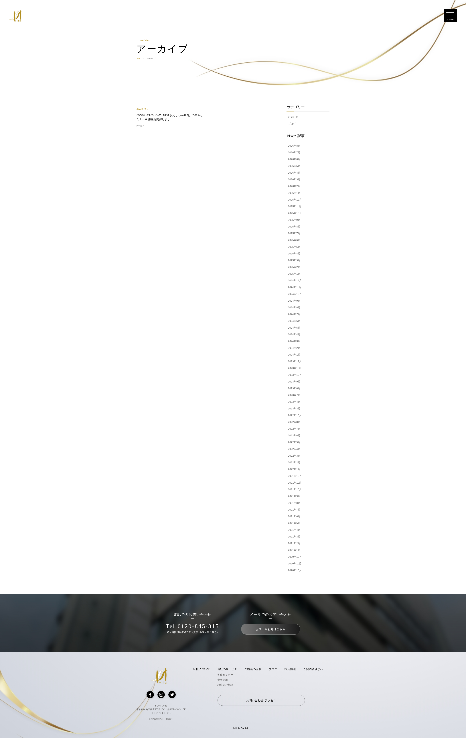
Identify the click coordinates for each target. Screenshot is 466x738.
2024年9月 (294, 300)
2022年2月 (294, 462)
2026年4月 (294, 172)
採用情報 (290, 669)
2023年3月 (294, 408)
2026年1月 (294, 192)
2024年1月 (294, 354)
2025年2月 (294, 267)
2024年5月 (294, 327)
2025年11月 (294, 206)
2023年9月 (294, 381)
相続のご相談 (225, 685)
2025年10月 (295, 213)
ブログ (292, 123)
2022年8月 (294, 422)
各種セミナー (225, 674)
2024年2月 (294, 347)
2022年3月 (294, 455)
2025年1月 (294, 273)
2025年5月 (294, 246)
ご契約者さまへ (313, 669)
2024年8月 (294, 307)
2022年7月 (294, 428)
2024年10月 (295, 294)
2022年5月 (294, 442)
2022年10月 (295, 415)
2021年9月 (294, 496)
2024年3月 (294, 341)
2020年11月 (294, 563)
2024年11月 (294, 287)
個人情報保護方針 (156, 719)
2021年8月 (294, 502)
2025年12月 (295, 199)
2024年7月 (294, 314)
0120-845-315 (198, 626)
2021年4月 (294, 529)
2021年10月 (295, 489)
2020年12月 (295, 556)
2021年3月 (294, 536)
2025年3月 (294, 260)
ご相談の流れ (253, 669)
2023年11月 (294, 368)
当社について (201, 669)
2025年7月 (294, 233)
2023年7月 (294, 395)
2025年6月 (294, 240)
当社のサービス (227, 669)
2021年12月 (295, 475)
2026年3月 (294, 179)
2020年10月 (295, 570)
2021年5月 (294, 523)
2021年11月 (294, 482)
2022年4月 (294, 448)
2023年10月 (295, 374)
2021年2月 (294, 543)
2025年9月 (294, 219)
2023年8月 (294, 388)
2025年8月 (294, 226)
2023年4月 (294, 401)
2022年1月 (294, 469)
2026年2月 (294, 186)
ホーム (139, 59)
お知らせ (293, 116)
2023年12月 (295, 361)
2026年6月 (294, 159)
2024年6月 (294, 320)
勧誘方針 (169, 719)
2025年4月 (294, 253)
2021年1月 (294, 550)
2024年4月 (294, 334)
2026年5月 (294, 165)
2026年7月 (294, 152)
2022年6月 (294, 435)
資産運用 (222, 679)
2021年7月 (294, 509)
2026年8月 (294, 145)
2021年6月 (294, 516)
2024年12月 (295, 280)
